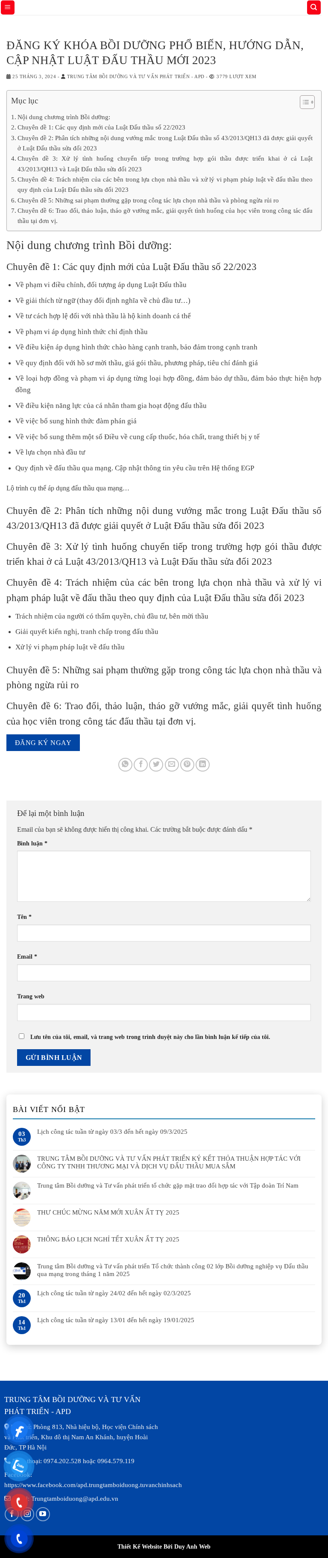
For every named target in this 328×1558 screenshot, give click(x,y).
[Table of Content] (307, 102)
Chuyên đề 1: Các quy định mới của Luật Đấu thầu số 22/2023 (101, 127)
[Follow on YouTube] (43, 1514)
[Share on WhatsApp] (125, 765)
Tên (24, 916)
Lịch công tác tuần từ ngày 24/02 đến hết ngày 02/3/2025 (114, 1293)
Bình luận (32, 843)
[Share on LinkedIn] (203, 765)
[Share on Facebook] (141, 765)
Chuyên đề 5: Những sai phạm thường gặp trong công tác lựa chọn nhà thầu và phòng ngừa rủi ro (148, 200)
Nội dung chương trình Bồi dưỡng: (64, 116)
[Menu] (8, 7)
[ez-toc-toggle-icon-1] (303, 103)
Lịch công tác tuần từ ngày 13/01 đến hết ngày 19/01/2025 (115, 1320)
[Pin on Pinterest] (187, 765)
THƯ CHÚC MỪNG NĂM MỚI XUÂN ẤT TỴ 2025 (108, 1212)
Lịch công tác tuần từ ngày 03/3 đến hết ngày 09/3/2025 (112, 1131)
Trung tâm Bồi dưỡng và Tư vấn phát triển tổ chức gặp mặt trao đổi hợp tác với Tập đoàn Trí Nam (168, 1185)
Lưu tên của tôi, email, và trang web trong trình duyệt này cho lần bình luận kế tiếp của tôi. (150, 1036)
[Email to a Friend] (172, 765)
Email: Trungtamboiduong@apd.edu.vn (65, 1498)
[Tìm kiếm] (314, 7)
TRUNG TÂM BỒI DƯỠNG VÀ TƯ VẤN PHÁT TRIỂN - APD (136, 76)
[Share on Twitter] (156, 765)
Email (27, 956)
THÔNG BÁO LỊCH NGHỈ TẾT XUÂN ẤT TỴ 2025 (108, 1239)
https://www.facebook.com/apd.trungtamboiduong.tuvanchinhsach (93, 1485)
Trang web (30, 996)
